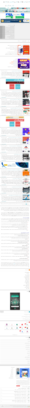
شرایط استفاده (11, 376)
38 (22, 204)
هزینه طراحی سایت (28, 345)
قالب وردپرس (5, 91)
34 (27, 204)
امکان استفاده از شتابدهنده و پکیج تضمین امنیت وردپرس (11, 53)
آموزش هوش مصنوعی (27, 357)
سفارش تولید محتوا (28, 347)
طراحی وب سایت (24, 406)
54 (3, 204)
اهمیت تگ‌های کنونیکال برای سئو (10, 36)
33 (28, 204)
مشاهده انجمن (1, 25)
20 (16, 203)
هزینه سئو (29, 339)
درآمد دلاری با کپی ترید (27, 343)
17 (20, 203)
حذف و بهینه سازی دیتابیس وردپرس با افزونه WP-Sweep (20, 391)
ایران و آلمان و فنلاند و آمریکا (14, 64)
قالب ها (3, 91)
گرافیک (28, 288)
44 (15, 204)
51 (7, 204)
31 (3, 203)
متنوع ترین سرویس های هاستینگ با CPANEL (12, 45)
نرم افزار (28, 286)
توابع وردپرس (12, 374)
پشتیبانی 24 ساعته (15, 65)
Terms (23, 405)
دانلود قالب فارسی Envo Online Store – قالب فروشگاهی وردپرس (15, 195)
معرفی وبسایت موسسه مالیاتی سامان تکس (9, 30)
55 (2, 204)
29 (5, 203)
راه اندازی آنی (15, 50)
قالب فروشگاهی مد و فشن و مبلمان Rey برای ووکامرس (20, 397)
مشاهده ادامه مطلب (3, 106)
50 (8, 204)
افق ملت (29, 341)
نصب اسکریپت (11, 375)
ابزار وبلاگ (12, 371)
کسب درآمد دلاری (28, 349)
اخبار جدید (29, 351)
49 (9, 204)
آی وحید (22, 406)
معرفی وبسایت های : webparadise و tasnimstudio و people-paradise (7, 32)
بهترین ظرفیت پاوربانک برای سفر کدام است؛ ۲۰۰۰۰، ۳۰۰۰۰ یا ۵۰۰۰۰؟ (7, 27)
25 (10, 203)
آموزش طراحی (27, 272)
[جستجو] (10, 10)
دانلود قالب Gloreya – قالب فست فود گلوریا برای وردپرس (20, 394)
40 (20, 204)
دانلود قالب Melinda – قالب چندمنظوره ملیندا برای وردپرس (16, 99)
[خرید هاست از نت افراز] (15, 83)
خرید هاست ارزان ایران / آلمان (26, 44)
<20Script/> (2, 9)
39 (21, 204)
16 (21, 203)
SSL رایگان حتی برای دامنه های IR (13, 49)
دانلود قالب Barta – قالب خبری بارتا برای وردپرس (17, 91)
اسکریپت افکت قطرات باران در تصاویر (22, 388)
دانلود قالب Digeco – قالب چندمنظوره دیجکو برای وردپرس (16, 128)
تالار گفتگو (12, 372)
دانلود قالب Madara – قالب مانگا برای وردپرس (17, 178)
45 (14, 204)
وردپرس (14, 263)
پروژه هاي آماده (27, 287)
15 (22, 203)
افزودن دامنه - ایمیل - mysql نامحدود (13, 46)
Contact (17, 405)
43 (16, 204)
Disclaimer (25, 405)
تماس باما (12, 370)
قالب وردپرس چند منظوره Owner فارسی (18, 154)
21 (15, 203)
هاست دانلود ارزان (28, 359)
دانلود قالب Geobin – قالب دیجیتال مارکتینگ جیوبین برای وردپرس (15, 137)
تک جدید (29, 355)
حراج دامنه (28, 361)
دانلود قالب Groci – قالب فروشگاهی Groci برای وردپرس (16, 108)
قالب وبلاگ (12, 373)
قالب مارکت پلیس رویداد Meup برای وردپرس (26, 316)
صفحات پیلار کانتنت (12, 35)
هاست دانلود (14, 406)
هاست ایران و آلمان (15, 60)
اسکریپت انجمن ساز (12, 26)
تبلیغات (12, 368)
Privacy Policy (21, 405)
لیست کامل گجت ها (15, 334)
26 (9, 203)
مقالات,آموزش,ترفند (27, 285)
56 (1, 204)
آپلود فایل (29, 363)
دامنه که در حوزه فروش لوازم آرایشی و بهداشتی (9, 34)
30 (4, 203)
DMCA (19, 405)
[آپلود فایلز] (15, 15)
